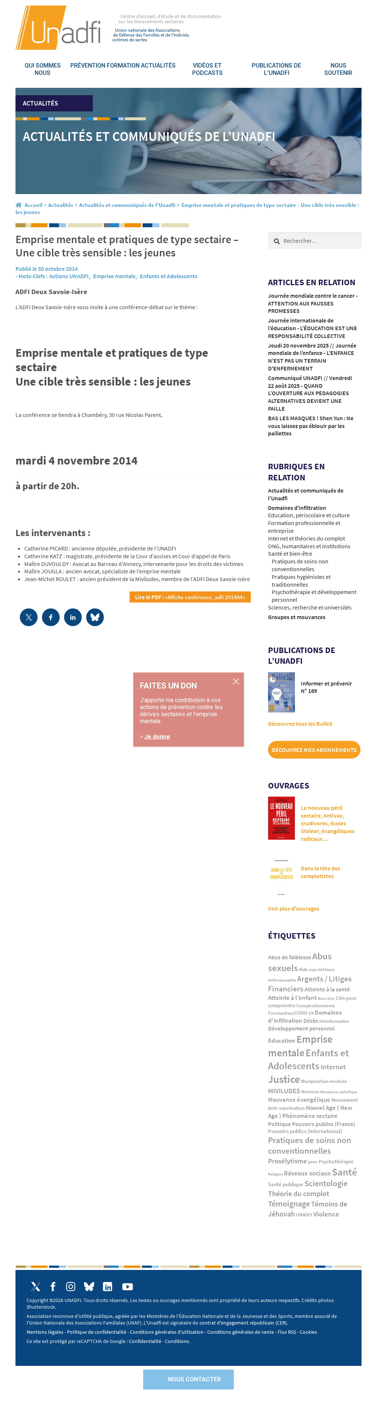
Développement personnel (301, 1028)
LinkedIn (107, 1286)
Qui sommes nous (43, 69)
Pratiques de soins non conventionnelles (300, 565)
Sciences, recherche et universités (310, 607)
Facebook (53, 1286)
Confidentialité (145, 1341)
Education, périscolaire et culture (309, 515)
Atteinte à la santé (327, 989)
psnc (313, 1162)
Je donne (157, 736)
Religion (275, 1174)
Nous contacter (194, 1379)
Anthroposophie (282, 980)
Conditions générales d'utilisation (167, 1332)
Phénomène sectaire (310, 1116)
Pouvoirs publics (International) (305, 1131)
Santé (344, 1172)
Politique (279, 1124)
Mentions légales (45, 1332)
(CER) (281, 1322)
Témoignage (289, 1203)
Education (281, 1040)
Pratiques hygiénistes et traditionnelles (301, 580)
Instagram (70, 1286)
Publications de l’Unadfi (276, 69)
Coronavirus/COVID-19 (291, 1013)
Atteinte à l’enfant (292, 998)
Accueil (33, 204)
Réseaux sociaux (307, 1173)
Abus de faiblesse (289, 957)
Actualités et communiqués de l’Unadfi (127, 204)
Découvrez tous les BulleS (300, 723)
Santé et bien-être (290, 553)
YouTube (127, 1286)
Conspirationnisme (315, 1005)
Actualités (158, 65)
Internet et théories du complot (306, 538)
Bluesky (89, 1286)
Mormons (310, 1091)
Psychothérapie (336, 1162)
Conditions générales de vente (240, 1332)
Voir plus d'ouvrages (293, 908)
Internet (333, 1066)
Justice (284, 1079)
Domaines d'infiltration (297, 507)
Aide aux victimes (317, 969)
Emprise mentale (114, 276)
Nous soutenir (338, 69)
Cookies (308, 1332)
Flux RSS (287, 1332)
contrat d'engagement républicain (237, 1322)
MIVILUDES (284, 1090)
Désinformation (334, 1021)
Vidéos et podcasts (207, 69)
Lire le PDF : (190, 597)
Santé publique (285, 1184)
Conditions (177, 1341)
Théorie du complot (298, 1193)
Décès (310, 1020)
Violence (326, 1214)
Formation (123, 65)
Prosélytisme (287, 1161)
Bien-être (326, 998)
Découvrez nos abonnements (314, 749)
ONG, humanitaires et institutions (309, 546)
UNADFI (304, 1215)
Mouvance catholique (338, 1091)
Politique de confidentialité (96, 1332)
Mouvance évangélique (299, 1099)
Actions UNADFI (69, 276)
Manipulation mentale (324, 1081)
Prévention (87, 65)
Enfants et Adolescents (168, 276)
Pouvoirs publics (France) (323, 1124)
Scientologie (326, 1183)
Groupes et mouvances (296, 617)
